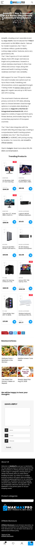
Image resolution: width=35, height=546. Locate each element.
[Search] (32, 2)
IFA (28, 148)
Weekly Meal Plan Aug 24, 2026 (24, 380)
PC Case (5, 278)
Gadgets (10, 148)
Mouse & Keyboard (24, 211)
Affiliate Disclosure (7, 536)
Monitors (5, 178)
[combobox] (17, 500)
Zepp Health (8, 41)
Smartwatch (13, 151)
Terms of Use (5, 534)
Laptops (21, 278)
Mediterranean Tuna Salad (25, 359)
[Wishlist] (13, 543)
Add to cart (14, 188)
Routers (5, 244)
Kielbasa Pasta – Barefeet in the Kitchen (8, 360)
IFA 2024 (16, 43)
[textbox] (17, 500)
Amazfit (4, 38)
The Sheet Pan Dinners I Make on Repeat (8, 381)
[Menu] (2, 2)
